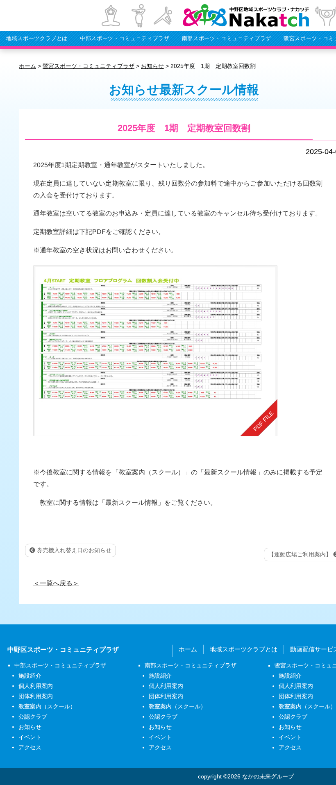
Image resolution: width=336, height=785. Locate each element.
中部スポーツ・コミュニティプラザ (124, 38)
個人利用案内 (35, 686)
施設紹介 (29, 675)
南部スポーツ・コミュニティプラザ (226, 38)
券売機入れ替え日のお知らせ (73, 550)
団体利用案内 (35, 696)
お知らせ (29, 727)
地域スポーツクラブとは (37, 38)
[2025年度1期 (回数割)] (155, 350)
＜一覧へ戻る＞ (56, 582)
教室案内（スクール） (47, 706)
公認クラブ (32, 716)
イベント (29, 737)
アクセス (29, 747)
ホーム (188, 649)
